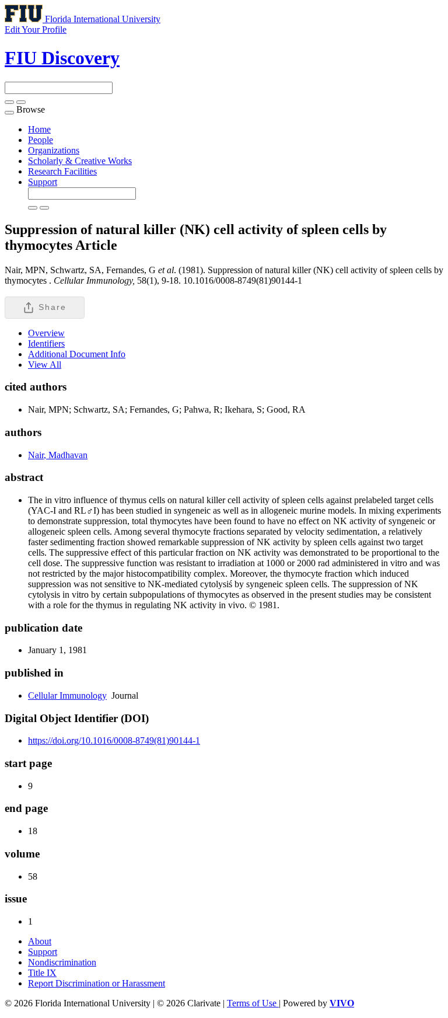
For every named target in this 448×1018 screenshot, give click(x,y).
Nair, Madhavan (58, 455)
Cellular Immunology (67, 695)
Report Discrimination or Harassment (96, 983)
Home (39, 129)
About (39, 941)
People (40, 140)
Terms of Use (253, 1003)
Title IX (42, 973)
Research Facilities (62, 171)
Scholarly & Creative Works (80, 161)
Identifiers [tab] (46, 343)
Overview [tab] (46, 333)
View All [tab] (44, 364)
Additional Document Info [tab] (76, 354)
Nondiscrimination (62, 962)
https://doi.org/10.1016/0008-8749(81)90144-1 (114, 740)
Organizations (53, 150)
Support (42, 182)
